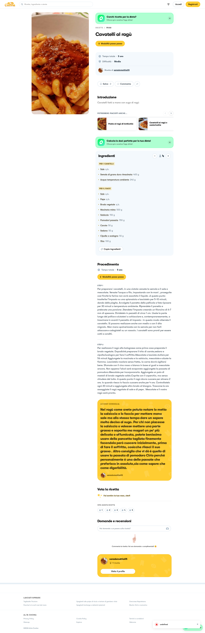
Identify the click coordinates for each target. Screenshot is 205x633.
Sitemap (26, 622)
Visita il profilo (118, 571)
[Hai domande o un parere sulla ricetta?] (132, 528)
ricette (99, 28)
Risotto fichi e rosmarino (138, 605)
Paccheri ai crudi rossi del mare (34, 605)
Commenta (125, 84)
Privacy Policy (28, 619)
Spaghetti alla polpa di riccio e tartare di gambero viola (96, 601)
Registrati (193, 4)
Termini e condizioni (136, 619)
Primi (108, 28)
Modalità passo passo (111, 43)
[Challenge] (168, 4)
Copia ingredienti (112, 249)
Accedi (178, 4)
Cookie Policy (81, 619)
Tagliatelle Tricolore (30, 601)
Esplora (79, 622)
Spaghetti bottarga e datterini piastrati (90, 605)
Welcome (132, 622)
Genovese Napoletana (137, 601)
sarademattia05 (122, 70)
